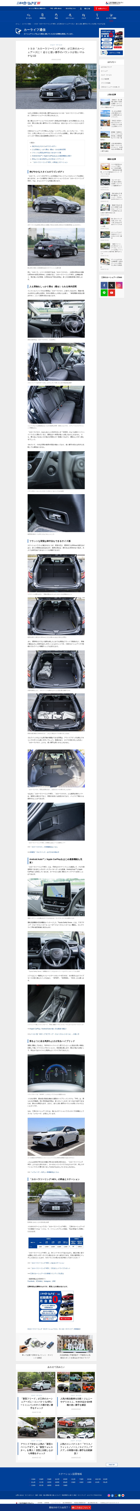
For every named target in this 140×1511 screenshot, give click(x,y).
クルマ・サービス (56, 45)
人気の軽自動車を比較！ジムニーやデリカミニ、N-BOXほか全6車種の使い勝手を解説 (76, 1401)
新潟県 (105, 1479)
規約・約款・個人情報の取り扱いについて (48, 1495)
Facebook (31, 1281)
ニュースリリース (55, 1502)
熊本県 (57, 1485)
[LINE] (104, 292)
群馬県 (65, 1479)
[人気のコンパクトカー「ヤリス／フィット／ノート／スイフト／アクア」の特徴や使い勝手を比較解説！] (76, 1427)
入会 (97, 18)
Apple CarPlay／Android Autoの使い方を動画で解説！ (48, 1029)
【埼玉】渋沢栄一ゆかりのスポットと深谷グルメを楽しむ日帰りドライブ (111, 124)
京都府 (73, 1482)
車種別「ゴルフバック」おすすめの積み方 (44, 852)
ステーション (70, 18)
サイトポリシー (29, 1495)
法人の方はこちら (71, 8)
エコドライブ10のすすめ (94, 1495)
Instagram (47, 1281)
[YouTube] (111, 292)
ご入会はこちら (81, 1507)
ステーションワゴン (51, 1329)
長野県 (49, 1482)
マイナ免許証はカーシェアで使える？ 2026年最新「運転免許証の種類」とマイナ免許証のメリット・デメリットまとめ (111, 169)
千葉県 (81, 1479)
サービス (29, 18)
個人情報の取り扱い (93, 1502)
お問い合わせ (20, 1495)
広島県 (33, 1485)
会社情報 (40, 1502)
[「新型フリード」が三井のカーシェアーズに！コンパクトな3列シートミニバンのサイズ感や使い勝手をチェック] (36, 1382)
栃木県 (57, 1479)
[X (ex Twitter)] (111, 285)
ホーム (17, 24)
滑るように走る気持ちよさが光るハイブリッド (48, 159)
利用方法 (42, 18)
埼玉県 (73, 1479)
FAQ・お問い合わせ (56, 8)
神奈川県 (98, 1479)
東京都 (89, 1479)
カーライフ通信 (111, 18)
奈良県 (97, 1482)
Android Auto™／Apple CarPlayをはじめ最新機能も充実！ (52, 156)
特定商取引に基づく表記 (69, 1495)
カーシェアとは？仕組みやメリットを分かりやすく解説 (116, 235)
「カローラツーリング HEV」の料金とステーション (50, 162)
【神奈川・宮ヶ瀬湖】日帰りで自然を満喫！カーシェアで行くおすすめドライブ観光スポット (111, 103)
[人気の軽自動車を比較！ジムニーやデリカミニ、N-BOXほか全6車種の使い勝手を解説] (76, 1382)
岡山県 (105, 1482)
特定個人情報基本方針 (80, 1502)
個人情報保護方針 (67, 1502)
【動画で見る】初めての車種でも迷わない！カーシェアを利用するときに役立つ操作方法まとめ (111, 208)
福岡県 (49, 1485)
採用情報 (46, 1502)
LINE (54, 1281)
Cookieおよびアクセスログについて (109, 1502)
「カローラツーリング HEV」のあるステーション (47, 1263)
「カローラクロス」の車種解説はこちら (44, 847)
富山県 (33, 1482)
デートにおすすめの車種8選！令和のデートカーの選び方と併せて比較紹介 (111, 263)
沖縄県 (65, 1485)
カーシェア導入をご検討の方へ (37, 8)
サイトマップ (82, 1495)
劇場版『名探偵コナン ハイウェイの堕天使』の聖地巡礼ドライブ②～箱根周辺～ (111, 135)
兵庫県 (89, 1482)
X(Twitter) (39, 1281)
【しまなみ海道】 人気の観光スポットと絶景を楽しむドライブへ (116, 114)
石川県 (41, 1482)
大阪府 (81, 1482)
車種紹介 (78, 1329)
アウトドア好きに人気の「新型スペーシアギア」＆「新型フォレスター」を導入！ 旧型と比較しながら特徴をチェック (36, 1449)
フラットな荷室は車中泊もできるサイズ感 (46, 152)
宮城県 (41, 1479)
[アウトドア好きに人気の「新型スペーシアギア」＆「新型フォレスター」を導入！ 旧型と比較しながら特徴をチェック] (36, 1427)
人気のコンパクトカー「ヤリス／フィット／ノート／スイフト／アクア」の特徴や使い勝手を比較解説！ (76, 1449)
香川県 (41, 1485)
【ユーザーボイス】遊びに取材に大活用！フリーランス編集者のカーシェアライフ (111, 183)
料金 (56, 18)
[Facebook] (104, 285)
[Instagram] (119, 285)
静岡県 (57, 1482)
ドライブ (69, 1329)
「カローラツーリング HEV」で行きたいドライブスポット (50, 1268)
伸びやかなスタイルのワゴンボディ (44, 146)
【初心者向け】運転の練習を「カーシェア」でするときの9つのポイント (117, 196)
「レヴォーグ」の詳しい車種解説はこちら (44, 1172)
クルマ (84, 18)
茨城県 (49, 1479)
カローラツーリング (35, 1329)
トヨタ (62, 1329)
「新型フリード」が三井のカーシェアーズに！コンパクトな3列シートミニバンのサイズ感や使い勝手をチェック (37, 1403)
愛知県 (65, 1482)
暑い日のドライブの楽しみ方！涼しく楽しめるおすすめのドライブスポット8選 (111, 222)
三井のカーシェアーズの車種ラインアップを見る (47, 1273)
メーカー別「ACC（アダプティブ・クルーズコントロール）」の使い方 (54, 1034)
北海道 (33, 1479)
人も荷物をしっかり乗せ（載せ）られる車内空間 (49, 149)
